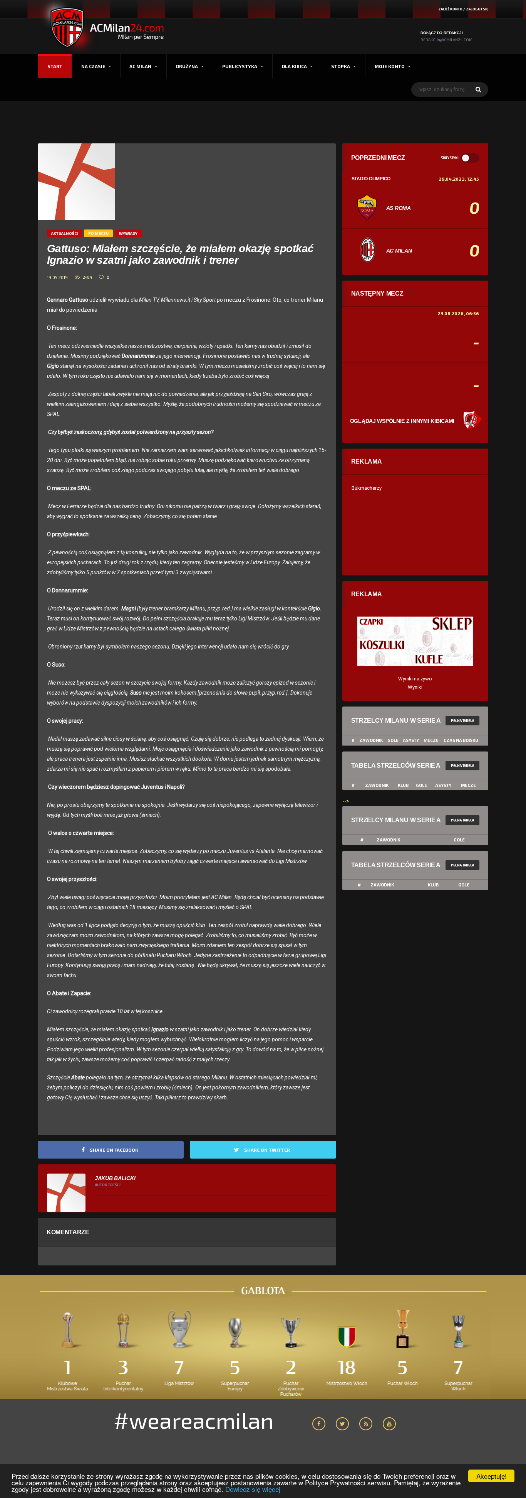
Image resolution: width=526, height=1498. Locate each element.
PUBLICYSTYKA (239, 66)
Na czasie (93, 66)
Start (54, 66)
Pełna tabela (462, 720)
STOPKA (340, 66)
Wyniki (415, 687)
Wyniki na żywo (415, 679)
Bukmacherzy (367, 488)
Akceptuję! (491, 1476)
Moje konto (390, 66)
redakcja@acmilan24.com (446, 39)
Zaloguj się (477, 9)
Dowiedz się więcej (252, 1489)
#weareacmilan (193, 1420)
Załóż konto (450, 9)
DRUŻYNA (187, 66)
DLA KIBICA (294, 66)
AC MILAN (140, 66)
